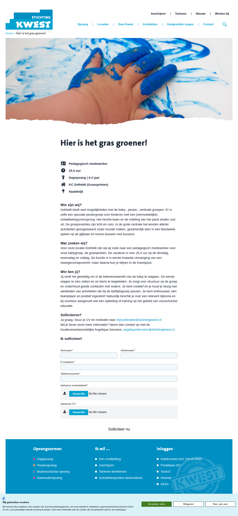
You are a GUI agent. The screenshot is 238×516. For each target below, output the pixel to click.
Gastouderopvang (49, 478)
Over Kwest (125, 24)
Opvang (83, 24)
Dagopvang (45, 459)
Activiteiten (150, 24)
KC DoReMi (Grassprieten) (88, 184)
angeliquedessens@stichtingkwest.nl (149, 329)
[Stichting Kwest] (29, 20)
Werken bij (222, 13)
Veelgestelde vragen (180, 24)
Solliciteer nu (119, 429)
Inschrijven (158, 13)
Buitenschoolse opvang (53, 471)
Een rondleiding (110, 459)
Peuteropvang (47, 465)
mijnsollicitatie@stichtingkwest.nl (139, 320)
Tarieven (180, 13)
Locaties (103, 24)
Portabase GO (171, 465)
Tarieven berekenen (112, 471)
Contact (208, 24)
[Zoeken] (225, 24)
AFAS (165, 484)
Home (9, 33)
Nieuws (201, 13)
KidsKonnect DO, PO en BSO (181, 459)
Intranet (166, 478)
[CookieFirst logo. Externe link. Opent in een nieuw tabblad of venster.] (4, 498)
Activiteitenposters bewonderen (121, 478)
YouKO (165, 471)
